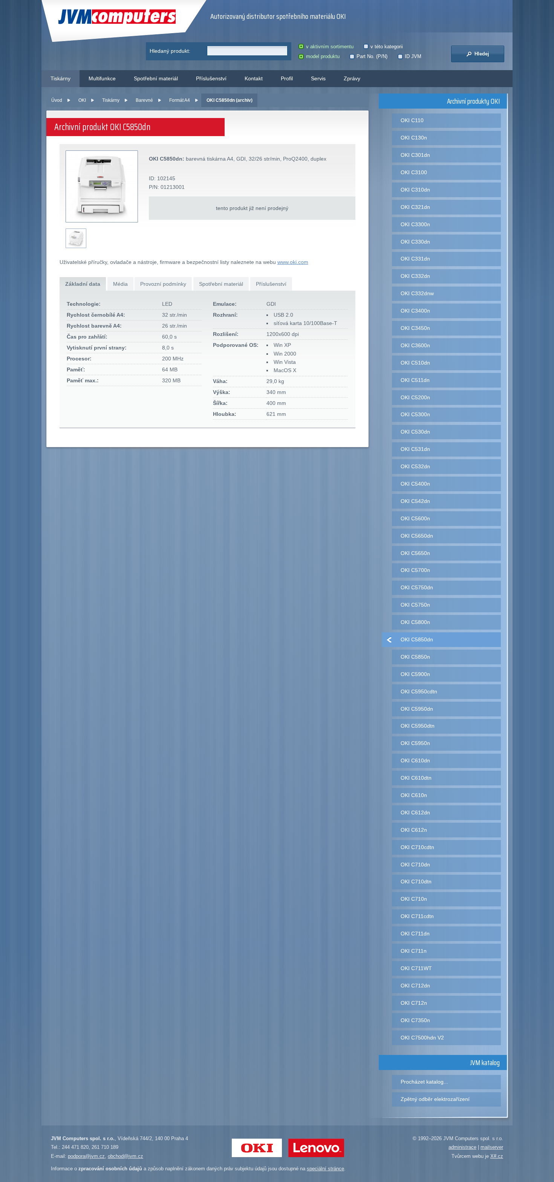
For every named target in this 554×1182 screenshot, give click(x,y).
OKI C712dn (415, 986)
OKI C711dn (415, 934)
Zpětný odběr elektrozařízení (435, 1099)
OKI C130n (414, 138)
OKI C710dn (415, 865)
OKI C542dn (415, 501)
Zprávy (352, 78)
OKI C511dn (415, 380)
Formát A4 (179, 100)
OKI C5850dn (417, 639)
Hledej (481, 54)
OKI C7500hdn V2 (422, 1038)
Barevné (144, 100)
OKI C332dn (415, 276)
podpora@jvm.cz (86, 1156)
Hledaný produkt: (170, 51)
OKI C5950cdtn (419, 691)
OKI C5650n (415, 553)
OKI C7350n (415, 1020)
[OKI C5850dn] (102, 186)
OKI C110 (412, 120)
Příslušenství (211, 78)
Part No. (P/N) (372, 56)
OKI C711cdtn (417, 916)
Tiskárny (60, 78)
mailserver (492, 1147)
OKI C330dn (415, 242)
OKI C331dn (415, 259)
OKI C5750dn (417, 587)
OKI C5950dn (417, 709)
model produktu (322, 56)
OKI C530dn (415, 432)
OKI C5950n (415, 743)
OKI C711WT (416, 968)
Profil (287, 78)
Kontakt (254, 78)
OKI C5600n (415, 518)
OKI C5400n (415, 484)
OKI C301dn (415, 155)
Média (120, 284)
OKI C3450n (415, 328)
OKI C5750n (415, 605)
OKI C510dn (415, 363)
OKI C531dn (415, 449)
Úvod (56, 100)
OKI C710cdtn (417, 847)
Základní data (82, 284)
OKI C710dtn (416, 881)
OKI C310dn (415, 190)
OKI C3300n (415, 224)
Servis (318, 78)
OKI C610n (414, 795)
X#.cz (496, 1156)
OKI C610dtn (416, 778)
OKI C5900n (415, 674)
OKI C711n (414, 951)
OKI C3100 (414, 172)
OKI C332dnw (417, 293)
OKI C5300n (415, 414)
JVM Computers (101, 17)
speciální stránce (325, 1168)
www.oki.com (292, 262)
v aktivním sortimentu (329, 46)
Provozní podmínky (163, 284)
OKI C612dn (415, 812)
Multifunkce (102, 78)
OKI (82, 100)
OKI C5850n (415, 657)
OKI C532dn (415, 466)
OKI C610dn (415, 760)
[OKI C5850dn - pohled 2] (76, 238)
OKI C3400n (415, 311)
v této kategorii (386, 46)
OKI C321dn (415, 207)
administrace (462, 1147)
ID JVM (413, 56)
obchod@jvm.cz (125, 1156)
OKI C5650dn (417, 536)
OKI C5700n (415, 570)
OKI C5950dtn (418, 726)
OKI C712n (414, 1003)
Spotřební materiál (156, 78)
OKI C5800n (415, 622)
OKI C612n (414, 830)
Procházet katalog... (424, 1082)
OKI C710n (414, 899)
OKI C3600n (415, 345)
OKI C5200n (415, 397)
